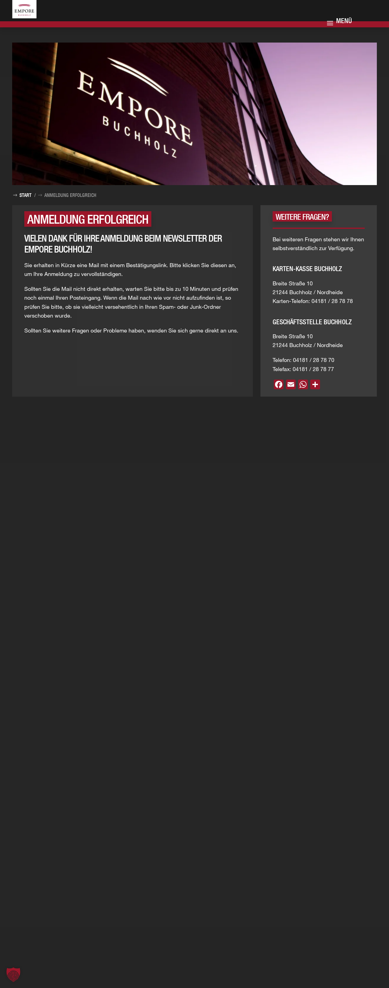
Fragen (80, 330)
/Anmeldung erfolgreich (65, 195)
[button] (13, 974)
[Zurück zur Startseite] (32, 16)
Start (25, 195)
